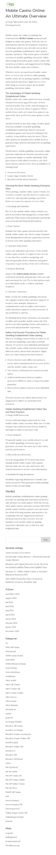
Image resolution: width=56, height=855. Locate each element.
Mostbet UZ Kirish (14, 759)
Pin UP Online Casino (15, 784)
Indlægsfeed (11, 837)
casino (8, 713)
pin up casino (12, 771)
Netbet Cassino (27, 38)
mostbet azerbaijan (14, 730)
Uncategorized (12, 25)
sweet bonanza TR (14, 804)
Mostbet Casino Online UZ (18, 738)
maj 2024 (9, 610)
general (9, 717)
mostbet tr (10, 751)
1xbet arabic (11, 680)
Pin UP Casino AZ (13, 775)
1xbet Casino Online (14, 693)
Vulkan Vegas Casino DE (16, 813)
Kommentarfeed (13, 841)
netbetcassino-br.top (26, 274)
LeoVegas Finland (13, 722)
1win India (10, 659)
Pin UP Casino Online (15, 780)
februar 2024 (11, 623)
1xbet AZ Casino (13, 684)
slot (7, 796)
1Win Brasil (11, 651)
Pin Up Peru (11, 788)
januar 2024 (11, 627)
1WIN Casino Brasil (14, 655)
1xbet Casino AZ (13, 688)
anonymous (11, 709)
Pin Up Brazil (12, 767)
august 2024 (11, 598)
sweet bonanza (12, 800)
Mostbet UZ (11, 755)
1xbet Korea (11, 697)
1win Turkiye (11, 668)
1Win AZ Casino (13, 647)
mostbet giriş (12, 742)
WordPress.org (13, 845)
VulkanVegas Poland (14, 817)
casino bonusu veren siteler (18, 553)
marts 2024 (11, 619)
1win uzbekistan (13, 672)
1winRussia (10, 676)
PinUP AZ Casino (13, 792)
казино (9, 821)
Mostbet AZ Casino (14, 726)
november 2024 (12, 594)
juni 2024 (10, 606)
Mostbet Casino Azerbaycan (18, 734)
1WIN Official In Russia (16, 664)
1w (7, 643)
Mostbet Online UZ (14, 746)
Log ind (9, 833)
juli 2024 (9, 602)
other (8, 763)
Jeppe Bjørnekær (15, 22)
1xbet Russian (12, 705)
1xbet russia (11, 701)
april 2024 (10, 614)
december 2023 (12, 631)
